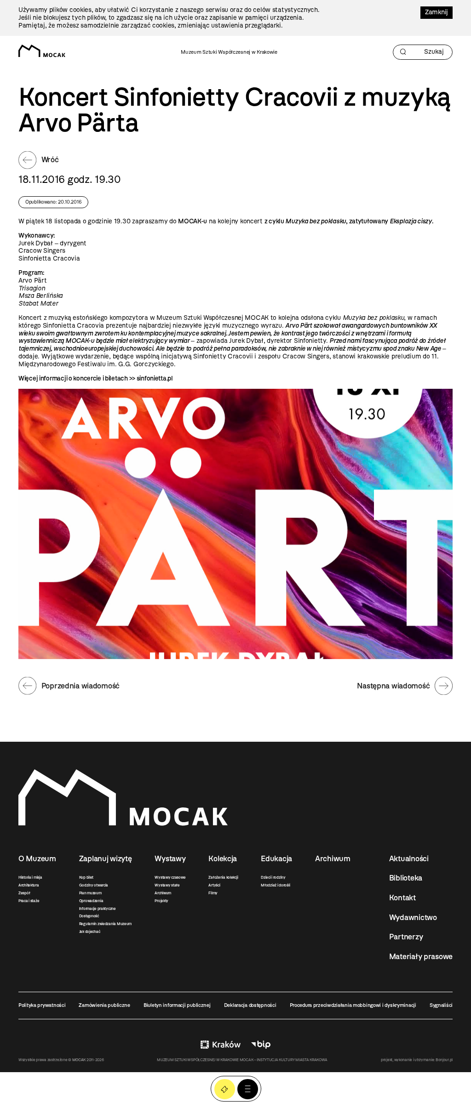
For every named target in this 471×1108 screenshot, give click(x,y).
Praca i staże (28, 900)
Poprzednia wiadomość (80, 685)
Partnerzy (406, 936)
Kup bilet (86, 877)
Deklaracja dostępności (250, 1005)
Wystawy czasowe (170, 877)
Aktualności (409, 858)
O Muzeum (37, 858)
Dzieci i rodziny (273, 877)
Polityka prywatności (41, 1005)
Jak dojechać (89, 931)
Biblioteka (405, 877)
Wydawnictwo (413, 917)
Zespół (24, 893)
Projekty (161, 900)
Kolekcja (222, 858)
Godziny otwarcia (94, 885)
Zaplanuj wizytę (105, 858)
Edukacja (276, 858)
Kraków (221, 1045)
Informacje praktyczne (97, 908)
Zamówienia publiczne (104, 1005)
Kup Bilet (224, 1089)
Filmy (213, 893)
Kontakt (402, 897)
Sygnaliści (441, 1005)
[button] (247, 1089)
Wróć (50, 159)
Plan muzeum (90, 893)
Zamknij (436, 12)
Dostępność (89, 916)
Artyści (214, 885)
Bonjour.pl (444, 1059)
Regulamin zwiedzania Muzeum (105, 923)
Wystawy (170, 858)
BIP (260, 1045)
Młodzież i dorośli (275, 885)
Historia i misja (30, 877)
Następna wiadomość (393, 685)
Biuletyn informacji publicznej (177, 1005)
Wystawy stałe (167, 885)
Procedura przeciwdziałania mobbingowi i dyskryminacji (353, 1005)
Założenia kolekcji (223, 877)
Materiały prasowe (421, 956)
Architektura (28, 885)
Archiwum (163, 893)
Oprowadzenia (91, 900)
